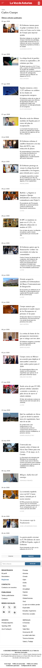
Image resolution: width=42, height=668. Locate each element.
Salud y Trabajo (28, 641)
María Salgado (25, 347)
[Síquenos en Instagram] (14, 607)
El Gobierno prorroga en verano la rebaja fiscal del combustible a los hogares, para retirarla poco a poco (30, 169)
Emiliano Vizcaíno (26, 377)
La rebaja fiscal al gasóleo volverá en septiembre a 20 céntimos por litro (30, 60)
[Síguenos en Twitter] (9, 607)
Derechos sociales (29, 614)
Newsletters (5, 576)
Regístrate (5, 579)
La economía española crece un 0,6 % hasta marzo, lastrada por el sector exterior (28, 495)
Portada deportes (7, 623)
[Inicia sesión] (38, 3)
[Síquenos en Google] (14, 612)
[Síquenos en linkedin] (4, 612)
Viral (24, 601)
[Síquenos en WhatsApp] (9, 612)
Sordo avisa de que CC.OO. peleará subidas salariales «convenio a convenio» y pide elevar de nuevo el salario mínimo (30, 391)
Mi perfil (4, 573)
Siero (24, 586)
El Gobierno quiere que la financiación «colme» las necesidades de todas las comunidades (29, 251)
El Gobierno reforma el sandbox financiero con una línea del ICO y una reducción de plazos (30, 145)
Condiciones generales (12, 665)
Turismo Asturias (28, 638)
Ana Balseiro (24, 183)
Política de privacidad (19, 663)
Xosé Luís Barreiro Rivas (28, 526)
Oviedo (25, 576)
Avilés (25, 583)
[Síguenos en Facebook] (4, 607)
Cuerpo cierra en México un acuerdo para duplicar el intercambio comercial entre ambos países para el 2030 (30, 361)
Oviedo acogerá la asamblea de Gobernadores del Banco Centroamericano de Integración (30, 283)
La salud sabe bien (29, 635)
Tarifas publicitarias (8, 595)
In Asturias (26, 623)
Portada (25, 570)
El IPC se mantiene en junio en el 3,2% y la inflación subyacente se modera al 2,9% (28, 223)
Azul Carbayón (7, 629)
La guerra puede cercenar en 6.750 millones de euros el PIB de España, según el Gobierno (30, 541)
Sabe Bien (26, 629)
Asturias (25, 573)
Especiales (26, 607)
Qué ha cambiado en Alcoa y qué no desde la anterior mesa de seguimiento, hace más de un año (30, 418)
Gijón (24, 579)
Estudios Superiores (29, 611)
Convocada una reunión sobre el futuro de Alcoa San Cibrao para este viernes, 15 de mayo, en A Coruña (30, 449)
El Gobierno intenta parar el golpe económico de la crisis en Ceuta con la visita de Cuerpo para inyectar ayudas (30, 30)
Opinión (25, 592)
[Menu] (3, 3)
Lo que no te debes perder (31, 604)
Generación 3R (28, 632)
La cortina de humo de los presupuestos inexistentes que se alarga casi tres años (30, 336)
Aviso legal (7, 663)
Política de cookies (32, 663)
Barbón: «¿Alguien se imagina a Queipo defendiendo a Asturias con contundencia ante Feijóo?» (30, 196)
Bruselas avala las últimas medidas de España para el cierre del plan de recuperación (30, 122)
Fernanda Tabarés (26, 480)
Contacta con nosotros (9, 587)
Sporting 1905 (6, 626)
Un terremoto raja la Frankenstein (27, 521)
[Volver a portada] (21, 3)
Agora (25, 626)
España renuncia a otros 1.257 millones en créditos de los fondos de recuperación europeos (29, 91)
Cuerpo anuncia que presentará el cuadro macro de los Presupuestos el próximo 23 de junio (30, 310)
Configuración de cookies (28, 665)
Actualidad (26, 589)
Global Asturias (28, 598)
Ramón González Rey (27, 435)
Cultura (25, 595)
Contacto (5, 598)
